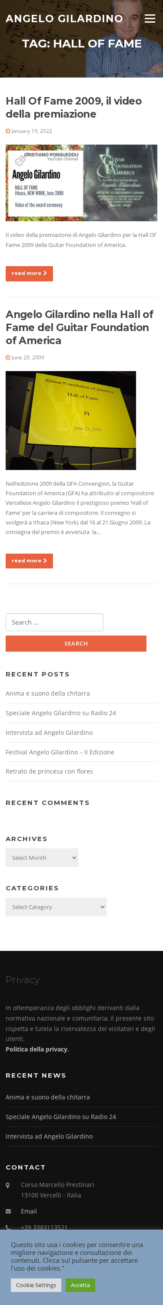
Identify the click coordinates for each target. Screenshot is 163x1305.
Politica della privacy (36, 1049)
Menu (149, 18)
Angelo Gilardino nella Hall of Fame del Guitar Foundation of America (79, 327)
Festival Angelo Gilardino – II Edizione (60, 752)
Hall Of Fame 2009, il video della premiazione (73, 107)
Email (29, 1211)
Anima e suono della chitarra (48, 693)
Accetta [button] (80, 1285)
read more (26, 273)
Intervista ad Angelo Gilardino (49, 732)
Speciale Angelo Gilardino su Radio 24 (61, 713)
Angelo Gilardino (64, 18)
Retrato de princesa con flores (49, 771)
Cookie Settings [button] (36, 1285)
